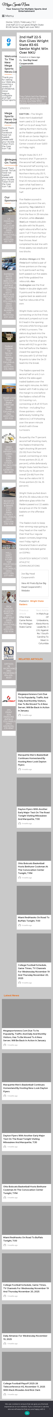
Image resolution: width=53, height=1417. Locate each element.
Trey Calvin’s (35, 207)
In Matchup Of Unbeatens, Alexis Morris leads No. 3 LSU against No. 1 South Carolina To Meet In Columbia (42, 627)
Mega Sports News (15, 4)
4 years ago (34, 57)
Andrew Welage (27, 259)
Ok (27, 1413)
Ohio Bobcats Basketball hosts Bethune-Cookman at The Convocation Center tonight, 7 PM (25, 1189)
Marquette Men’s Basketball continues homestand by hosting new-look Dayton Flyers (25, 1088)
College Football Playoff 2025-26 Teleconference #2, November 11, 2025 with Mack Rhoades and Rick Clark (24, 1386)
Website (25, 590)
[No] (49, 1409)
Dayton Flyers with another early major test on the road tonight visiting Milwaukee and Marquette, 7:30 (24, 1138)
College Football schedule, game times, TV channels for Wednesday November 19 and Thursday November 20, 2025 (34, 972)
